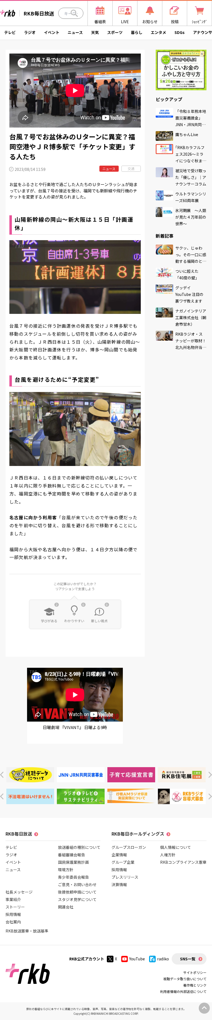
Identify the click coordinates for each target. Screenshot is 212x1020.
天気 (95, 32)
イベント (51, 32)
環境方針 (65, 869)
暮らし (136, 32)
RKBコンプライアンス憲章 (183, 862)
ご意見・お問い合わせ (77, 884)
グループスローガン (129, 847)
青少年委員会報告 (73, 877)
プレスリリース (125, 877)
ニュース (75, 32)
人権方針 (168, 854)
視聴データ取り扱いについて (184, 978)
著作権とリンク (194, 985)
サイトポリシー (194, 972)
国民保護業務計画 (73, 862)
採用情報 (13, 914)
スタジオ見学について (77, 899)
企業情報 (119, 854)
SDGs (179, 32)
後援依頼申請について (77, 892)
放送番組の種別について (79, 847)
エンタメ (158, 32)
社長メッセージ (19, 892)
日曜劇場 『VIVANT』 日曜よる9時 (75, 727)
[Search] (74, 13)
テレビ (10, 32)
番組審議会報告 (71, 854)
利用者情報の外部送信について (183, 991)
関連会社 (65, 907)
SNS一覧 (187, 958)
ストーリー (15, 907)
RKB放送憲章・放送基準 (27, 931)
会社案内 (13, 921)
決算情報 (119, 884)
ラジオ (30, 32)
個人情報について (175, 847)
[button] (2, 775)
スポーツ (115, 32)
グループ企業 (123, 862)
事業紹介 (13, 899)
